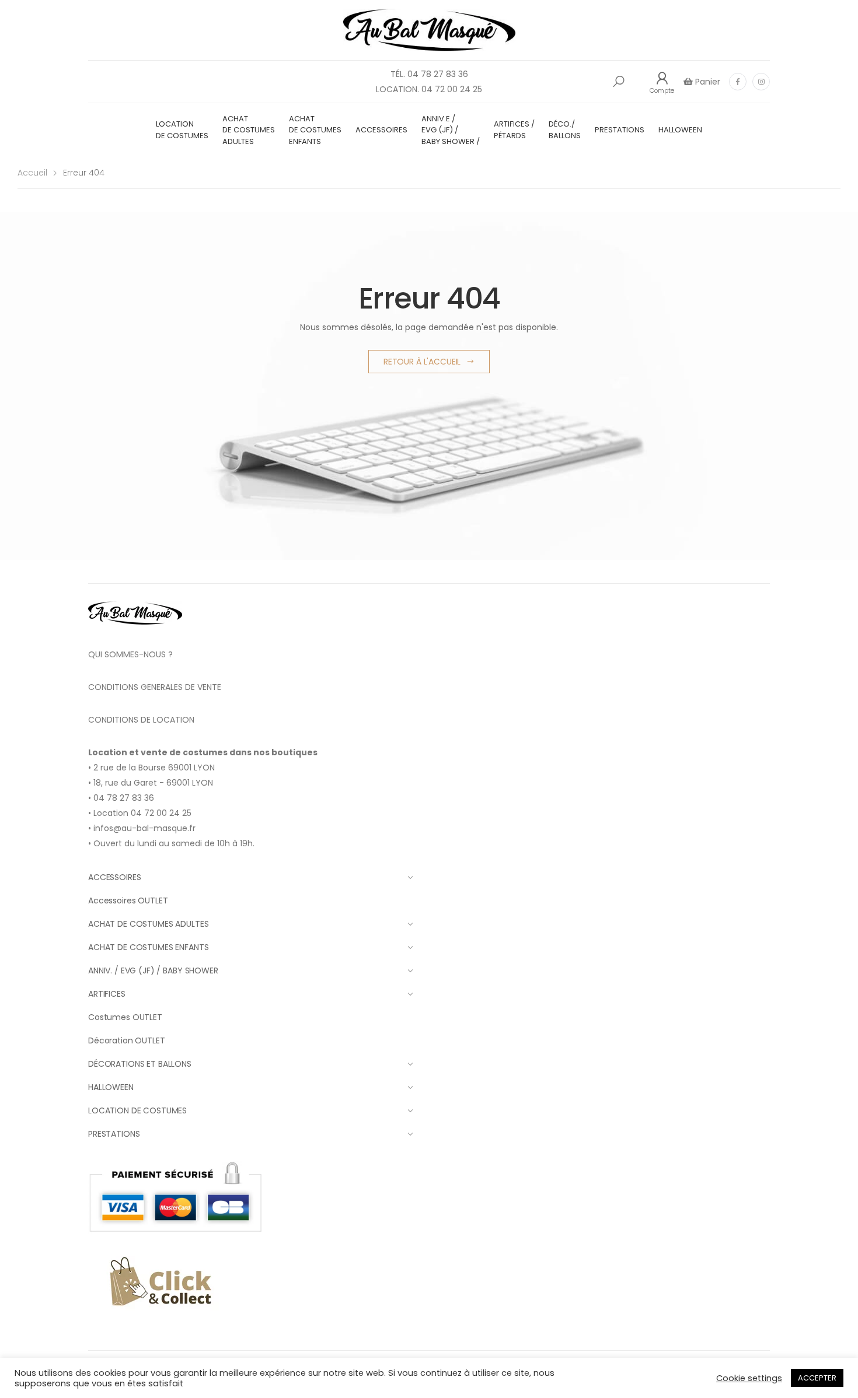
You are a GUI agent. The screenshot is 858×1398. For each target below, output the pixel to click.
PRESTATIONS (619, 129)
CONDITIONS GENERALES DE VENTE (154, 687)
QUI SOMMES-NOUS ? (130, 654)
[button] (619, 81)
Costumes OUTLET (125, 1017)
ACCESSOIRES (381, 129)
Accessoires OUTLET (128, 900)
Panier (706, 81)
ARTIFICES (106, 994)
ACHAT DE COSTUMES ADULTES (248, 130)
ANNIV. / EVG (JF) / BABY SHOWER (153, 970)
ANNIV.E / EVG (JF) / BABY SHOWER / (450, 130)
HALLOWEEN (680, 129)
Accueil (32, 172)
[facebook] (738, 81)
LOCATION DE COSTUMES (182, 129)
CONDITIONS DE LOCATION (141, 720)
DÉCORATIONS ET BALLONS (139, 1064)
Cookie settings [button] (749, 1378)
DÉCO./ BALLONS (565, 129)
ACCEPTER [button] (817, 1377)
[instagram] (761, 81)
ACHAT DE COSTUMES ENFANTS (315, 130)
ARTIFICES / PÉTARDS (514, 129)
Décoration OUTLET (126, 1040)
